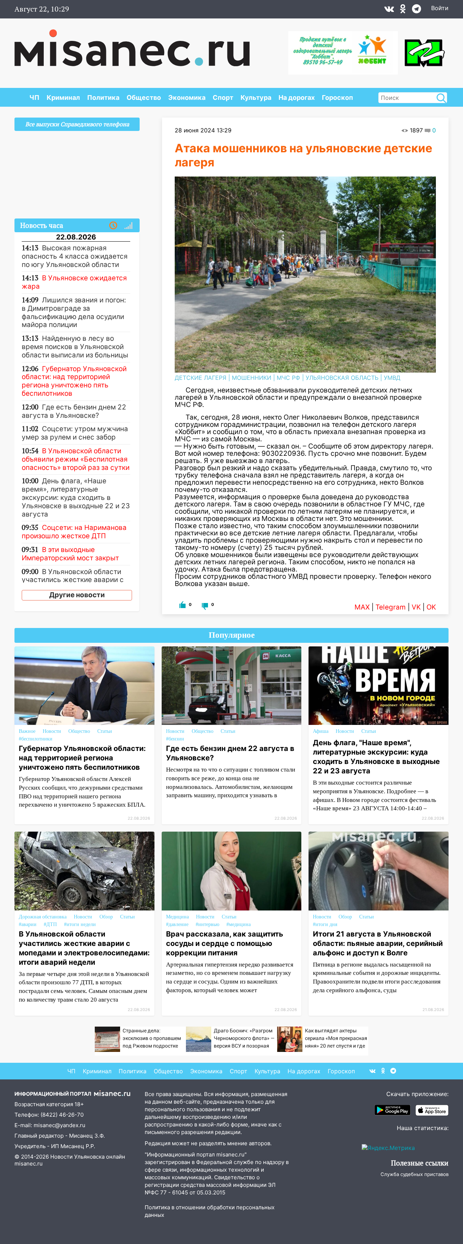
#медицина (238, 924)
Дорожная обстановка (43, 917)
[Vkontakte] (389, 10)
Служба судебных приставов (415, 1174)
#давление (177, 924)
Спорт (223, 97)
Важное (27, 731)
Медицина (177, 917)
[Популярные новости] (128, 225)
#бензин (175, 739)
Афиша (320, 731)
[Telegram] (416, 10)
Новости (52, 731)
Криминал (63, 97)
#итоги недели (80, 924)
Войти (440, 8)
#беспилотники (35, 739)
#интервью (207, 924)
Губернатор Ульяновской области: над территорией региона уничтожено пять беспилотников (82, 758)
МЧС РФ (288, 377)
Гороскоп (337, 97)
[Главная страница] (132, 44)
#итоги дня (325, 924)
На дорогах (297, 97)
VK (416, 607)
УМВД (392, 377)
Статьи (104, 731)
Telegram (390, 607)
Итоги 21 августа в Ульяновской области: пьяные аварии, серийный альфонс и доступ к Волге (378, 943)
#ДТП (50, 924)
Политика (103, 97)
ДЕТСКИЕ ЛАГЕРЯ (200, 377)
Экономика (186, 97)
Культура (256, 97)
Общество (144, 97)
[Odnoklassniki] (403, 10)
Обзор (106, 917)
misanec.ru (28, 1163)
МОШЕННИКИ (251, 377)
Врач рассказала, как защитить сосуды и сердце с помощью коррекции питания (224, 943)
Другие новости (77, 595)
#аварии (28, 924)
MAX (362, 607)
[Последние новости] (113, 225)
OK (431, 607)
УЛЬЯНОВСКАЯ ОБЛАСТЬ (342, 377)
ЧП (34, 97)
